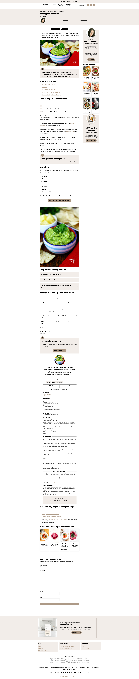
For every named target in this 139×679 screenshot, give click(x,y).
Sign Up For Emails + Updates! (67, 646)
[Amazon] (91, 5)
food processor (70, 131)
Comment (43, 570)
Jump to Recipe (56, 29)
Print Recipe (65, 29)
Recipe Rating (43, 565)
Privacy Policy (79, 676)
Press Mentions (42, 650)
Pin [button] (54, 382)
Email (41, 597)
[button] (40, 16)
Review (60, 382)
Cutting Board (47, 394)
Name (42, 591)
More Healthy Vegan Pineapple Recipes (51, 94)
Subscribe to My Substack (66, 648)
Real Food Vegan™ (68, 5)
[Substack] (94, 5)
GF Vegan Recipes (60, 5)
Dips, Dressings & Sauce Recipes (58, 11)
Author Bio (40, 648)
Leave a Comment (84, 20)
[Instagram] (88, 5)
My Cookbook (81, 5)
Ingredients (44, 87)
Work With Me (85, 648)
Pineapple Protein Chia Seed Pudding (51, 514)
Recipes (54, 4)
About (39, 646)
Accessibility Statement (69, 676)
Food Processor (47, 395)
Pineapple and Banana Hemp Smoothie (51, 516)
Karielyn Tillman (53, 482)
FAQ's (83, 646)
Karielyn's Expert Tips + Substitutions (51, 92)
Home (46, 11)
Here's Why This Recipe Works (49, 84)
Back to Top (60, 676)
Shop (75, 4)
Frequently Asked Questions (48, 89)
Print (49, 382)
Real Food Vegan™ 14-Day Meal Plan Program (56, 519)
